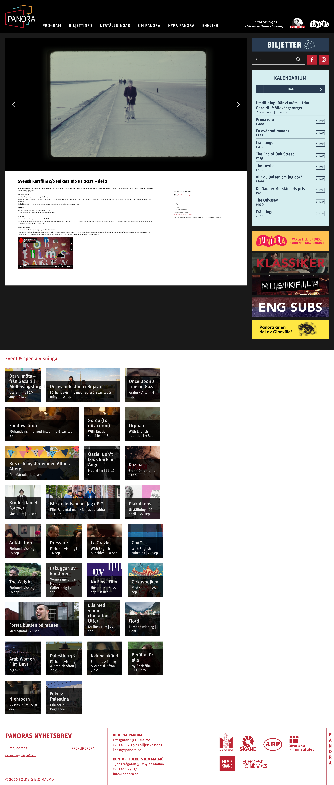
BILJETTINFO (80, 25)
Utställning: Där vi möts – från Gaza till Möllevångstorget (282, 105)
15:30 (260, 147)
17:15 (259, 158)
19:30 (260, 204)
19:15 (259, 193)
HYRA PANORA (181, 25)
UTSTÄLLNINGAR (115, 25)
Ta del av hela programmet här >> (183, 214)
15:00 (260, 123)
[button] (14, 105)
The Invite (265, 165)
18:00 (260, 181)
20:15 (259, 216)
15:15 (259, 135)
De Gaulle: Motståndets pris (280, 188)
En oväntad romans (272, 130)
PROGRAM (52, 25)
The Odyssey (267, 200)
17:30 (259, 170)
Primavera (265, 119)
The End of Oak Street (275, 153)
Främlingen (266, 142)
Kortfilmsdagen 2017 (184, 195)
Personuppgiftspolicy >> (20, 755)
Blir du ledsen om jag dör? (279, 176)
